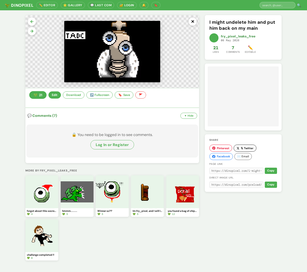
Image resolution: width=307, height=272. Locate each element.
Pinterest (223, 148)
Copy (270, 170)
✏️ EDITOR (47, 5)
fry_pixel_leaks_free (238, 36)
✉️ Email (243, 156)
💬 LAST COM (101, 5)
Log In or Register (112, 144)
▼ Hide (189, 115)
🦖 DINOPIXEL (19, 5)
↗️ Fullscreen (99, 95)
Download (73, 95)
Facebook (223, 156)
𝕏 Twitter (247, 148)
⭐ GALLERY (72, 5)
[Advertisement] (243, 96)
